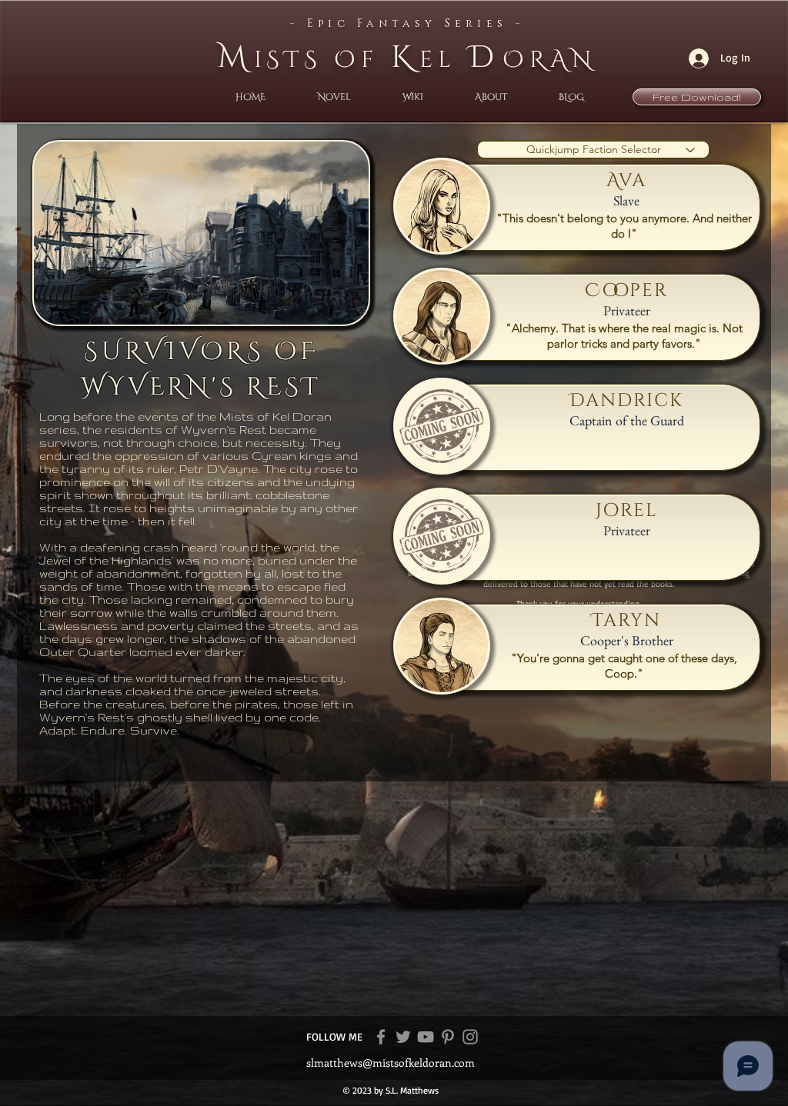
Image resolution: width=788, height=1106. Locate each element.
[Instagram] (470, 1037)
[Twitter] (403, 1037)
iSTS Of (322, 60)
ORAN (549, 60)
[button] (334, 97)
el (444, 60)
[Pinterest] (448, 1037)
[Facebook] (381, 1037)
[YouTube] (426, 1037)
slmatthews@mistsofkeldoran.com (390, 1062)
